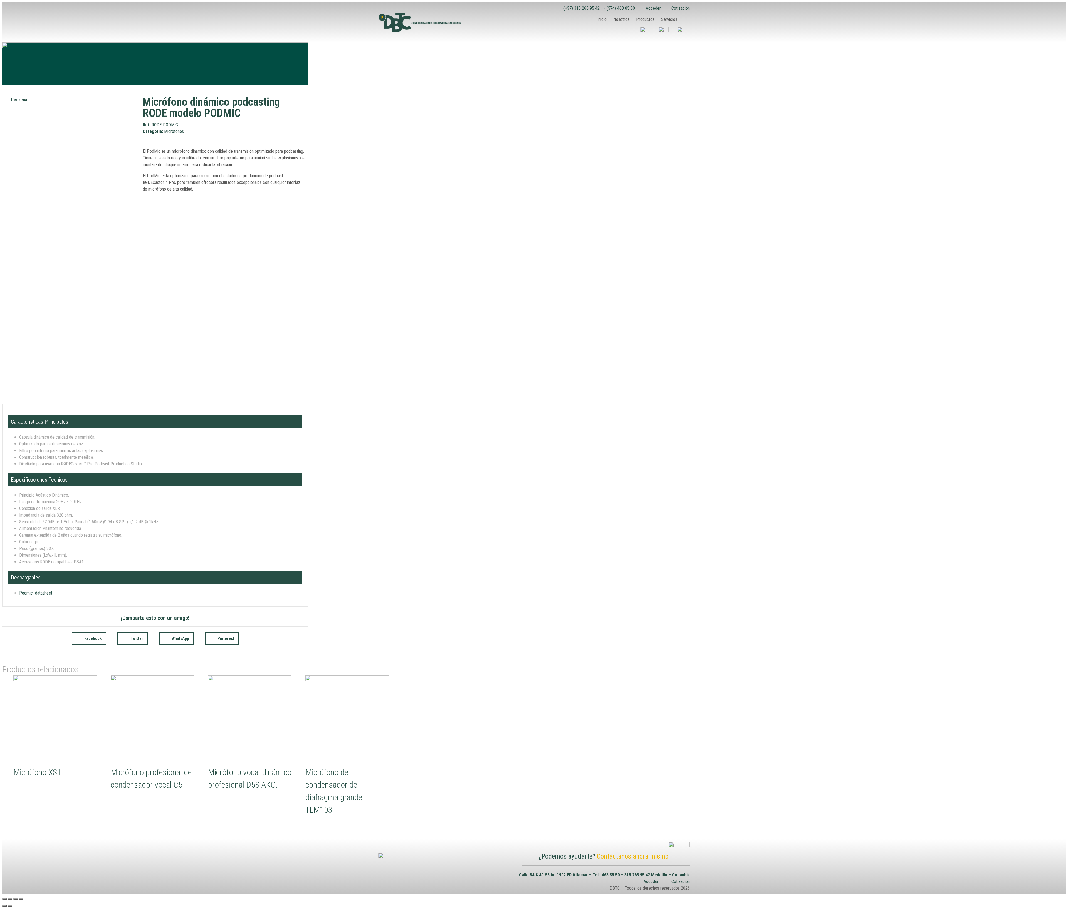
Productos (645, 19)
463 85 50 (611, 874)
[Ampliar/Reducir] (21, 899)
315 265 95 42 (637, 874)
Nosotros (621, 19)
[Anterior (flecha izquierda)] (4, 906)
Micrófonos (174, 131)
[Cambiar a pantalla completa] (15, 899)
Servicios (669, 19)
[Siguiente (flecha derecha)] (10, 906)
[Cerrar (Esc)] (4, 899)
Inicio (602, 19)
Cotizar (32, 789)
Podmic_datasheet (35, 593)
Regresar (20, 99)
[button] (685, 19)
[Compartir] (10, 899)
